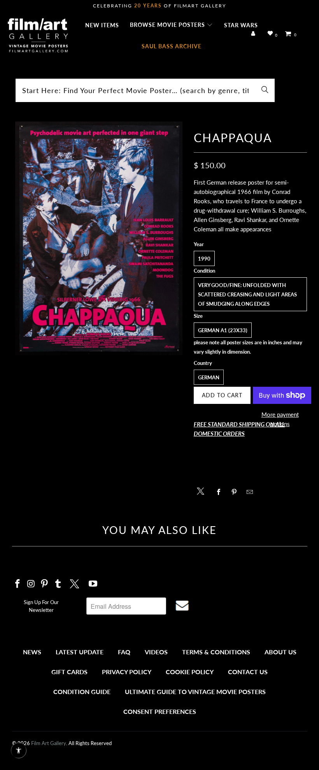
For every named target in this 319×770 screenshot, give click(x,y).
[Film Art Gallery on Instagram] (31, 584)
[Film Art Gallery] (38, 35)
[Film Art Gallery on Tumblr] (58, 584)
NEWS (32, 651)
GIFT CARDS (69, 671)
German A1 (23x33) (222, 330)
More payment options (280, 419)
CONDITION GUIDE (81, 691)
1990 (204, 258)
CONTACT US (248, 671)
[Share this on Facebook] (221, 492)
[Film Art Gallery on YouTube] (93, 584)
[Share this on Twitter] (202, 490)
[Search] (265, 90)
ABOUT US (280, 651)
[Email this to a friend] (252, 492)
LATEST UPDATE (79, 651)
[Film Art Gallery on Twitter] (75, 582)
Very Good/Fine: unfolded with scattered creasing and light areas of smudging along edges (247, 294)
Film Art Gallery (48, 743)
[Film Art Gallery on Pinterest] (45, 584)
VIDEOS (156, 651)
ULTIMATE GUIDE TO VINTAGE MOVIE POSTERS (195, 691)
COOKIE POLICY (190, 671)
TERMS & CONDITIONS (216, 651)
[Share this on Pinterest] (236, 492)
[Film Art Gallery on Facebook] (18, 584)
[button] (171, 25)
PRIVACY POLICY (126, 671)
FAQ (124, 651)
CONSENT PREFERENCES (159, 711)
